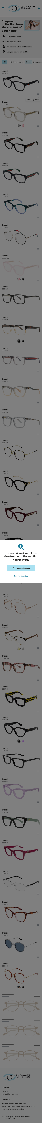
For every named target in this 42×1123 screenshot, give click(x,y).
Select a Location (21, 576)
